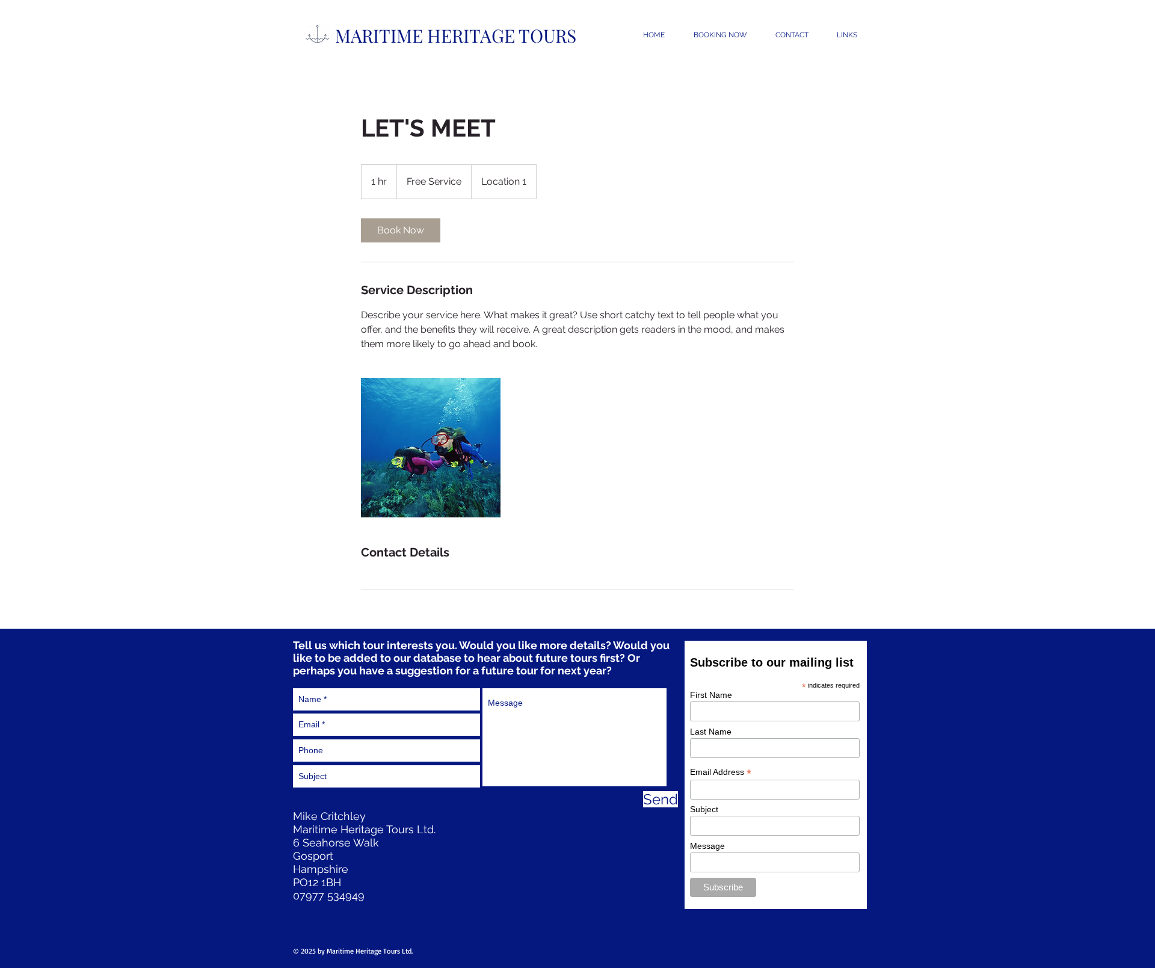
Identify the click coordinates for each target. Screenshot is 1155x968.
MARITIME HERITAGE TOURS (455, 35)
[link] (400, 230)
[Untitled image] (430, 447)
